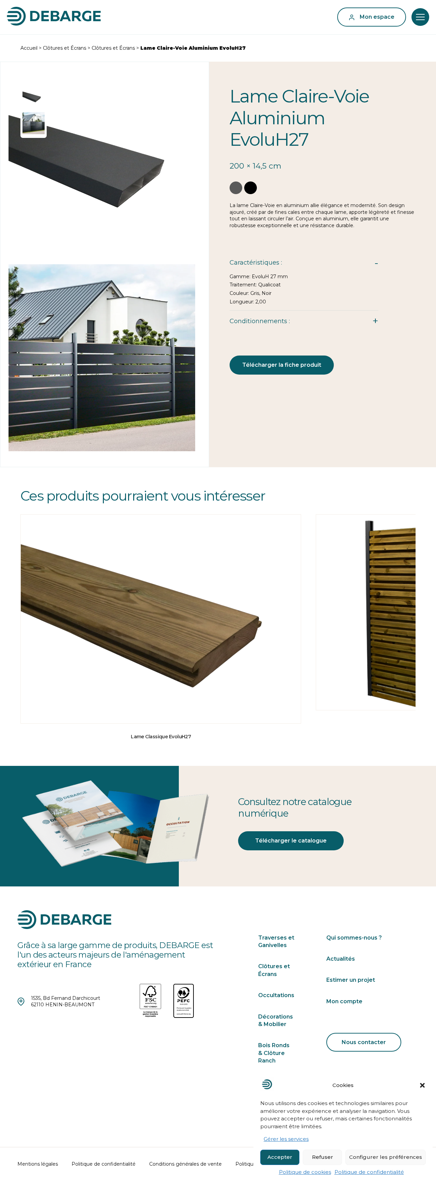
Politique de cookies (305, 1172)
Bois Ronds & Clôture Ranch (274, 1053)
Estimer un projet (350, 980)
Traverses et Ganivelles (276, 941)
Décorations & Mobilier (275, 1020)
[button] (422, 1085)
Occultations (276, 995)
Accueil (28, 48)
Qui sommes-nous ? (354, 937)
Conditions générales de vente (185, 1164)
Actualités (340, 959)
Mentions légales (37, 1164)
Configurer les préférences (385, 1157)
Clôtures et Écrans (64, 48)
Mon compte (344, 1001)
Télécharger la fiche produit (281, 365)
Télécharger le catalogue (291, 840)
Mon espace (377, 17)
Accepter (279, 1157)
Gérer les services (286, 1139)
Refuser (322, 1157)
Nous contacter (364, 1042)
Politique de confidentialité (369, 1172)
